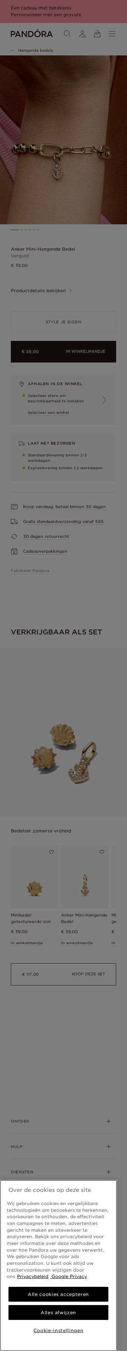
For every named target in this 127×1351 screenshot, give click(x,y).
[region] (58, 1265)
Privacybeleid (32, 1276)
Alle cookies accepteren (58, 1294)
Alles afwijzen (58, 1312)
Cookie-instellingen (58, 1330)
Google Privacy (68, 1276)
